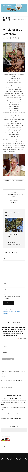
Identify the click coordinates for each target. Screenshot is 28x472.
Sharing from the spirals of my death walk (12, 380)
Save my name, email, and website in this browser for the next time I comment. (14, 296)
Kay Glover (7, 180)
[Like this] (18, 38)
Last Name (4, 352)
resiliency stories (18, 180)
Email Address (6, 340)
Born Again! (14, 201)
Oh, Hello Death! (5, 384)
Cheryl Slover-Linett (6, 407)
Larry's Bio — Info (16, 418)
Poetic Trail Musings (6, 387)
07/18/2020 (5, 38)
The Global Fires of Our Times (18, 398)
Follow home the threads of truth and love (14, 194)
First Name (4, 346)
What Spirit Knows (6, 377)
